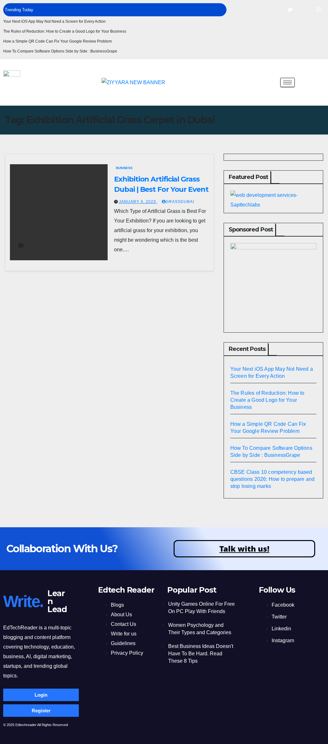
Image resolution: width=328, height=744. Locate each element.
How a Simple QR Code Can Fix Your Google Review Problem (57, 41)
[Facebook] (276, 9)
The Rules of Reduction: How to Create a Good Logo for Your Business (64, 31)
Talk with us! (244, 548)
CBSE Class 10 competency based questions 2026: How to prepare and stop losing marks (272, 479)
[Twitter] (290, 9)
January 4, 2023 (138, 201)
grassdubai (180, 201)
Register (41, 710)
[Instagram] (318, 9)
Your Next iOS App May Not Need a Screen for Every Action (54, 21)
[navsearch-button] (270, 81)
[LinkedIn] (304, 9)
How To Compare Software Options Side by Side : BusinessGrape (60, 51)
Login (41, 695)
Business (124, 168)
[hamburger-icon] (287, 82)
